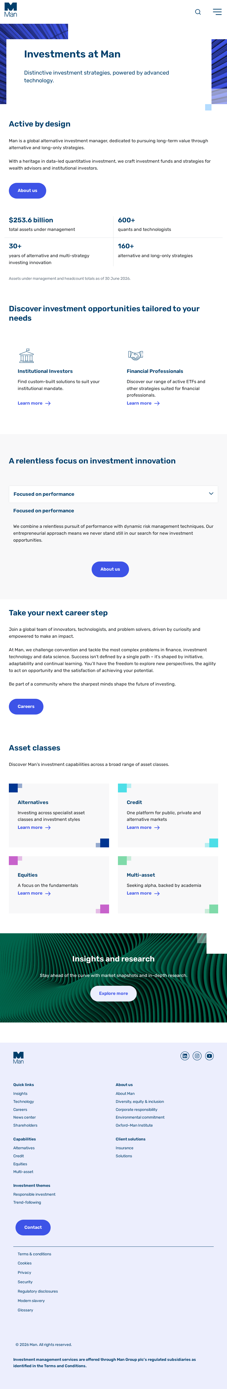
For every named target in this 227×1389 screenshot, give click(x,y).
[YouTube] (208, 1055)
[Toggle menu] (217, 12)
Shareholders (25, 1125)
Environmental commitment (140, 1117)
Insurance (124, 1148)
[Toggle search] (198, 12)
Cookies (25, 1263)
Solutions (124, 1156)
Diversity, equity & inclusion (140, 1102)
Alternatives (24, 1148)
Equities (20, 1164)
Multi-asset (23, 1172)
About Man (125, 1094)
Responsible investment (34, 1194)
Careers (20, 1110)
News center (24, 1117)
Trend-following (27, 1202)
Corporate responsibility (137, 1110)
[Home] (10, 10)
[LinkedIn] (184, 1055)
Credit (18, 1156)
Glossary (25, 1310)
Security (25, 1282)
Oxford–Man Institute (134, 1125)
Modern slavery (31, 1300)
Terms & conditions (34, 1254)
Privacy (24, 1272)
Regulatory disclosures (38, 1291)
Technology (23, 1102)
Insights (20, 1094)
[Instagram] (195, 1055)
